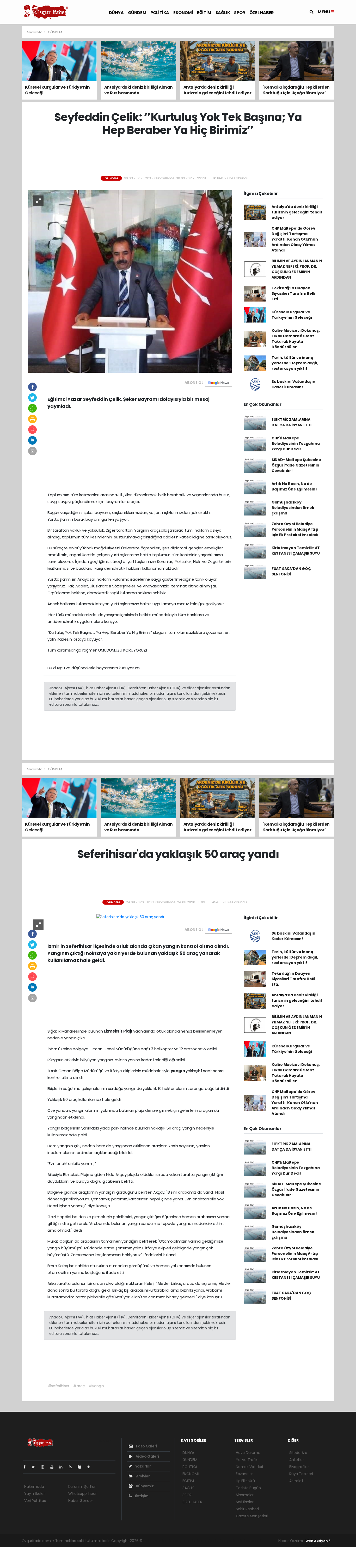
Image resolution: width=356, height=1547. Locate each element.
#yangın (96, 1386)
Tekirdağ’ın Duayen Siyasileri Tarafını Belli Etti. (293, 293)
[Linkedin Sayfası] (63, 1467)
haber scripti (203, 1540)
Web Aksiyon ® (317, 1540)
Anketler (296, 1459)
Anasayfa (35, 32)
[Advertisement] (178, 156)
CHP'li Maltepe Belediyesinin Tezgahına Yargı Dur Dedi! (296, 443)
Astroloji (296, 1480)
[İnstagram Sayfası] (44, 1467)
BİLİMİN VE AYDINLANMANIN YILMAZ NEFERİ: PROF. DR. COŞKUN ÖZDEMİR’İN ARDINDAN (297, 269)
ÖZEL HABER (261, 13)
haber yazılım (227, 1540)
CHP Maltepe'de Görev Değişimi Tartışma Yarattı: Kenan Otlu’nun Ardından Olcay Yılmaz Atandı (295, 239)
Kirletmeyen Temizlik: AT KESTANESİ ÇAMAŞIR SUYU (296, 550)
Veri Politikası (35, 1500)
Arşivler (142, 1476)
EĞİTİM (204, 13)
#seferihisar (59, 1386)
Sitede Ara (298, 1452)
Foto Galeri (146, 1446)
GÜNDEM (137, 13)
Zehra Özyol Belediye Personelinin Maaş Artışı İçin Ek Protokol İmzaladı (295, 529)
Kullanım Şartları (82, 1486)
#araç (79, 1386)
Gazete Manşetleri (252, 1516)
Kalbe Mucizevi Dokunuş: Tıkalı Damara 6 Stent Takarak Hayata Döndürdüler (296, 338)
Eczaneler (244, 1473)
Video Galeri (147, 1456)
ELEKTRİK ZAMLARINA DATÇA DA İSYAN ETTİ (291, 422)
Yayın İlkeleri (34, 1493)
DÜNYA (116, 13)
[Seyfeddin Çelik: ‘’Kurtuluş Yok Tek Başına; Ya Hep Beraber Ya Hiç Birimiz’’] (130, 281)
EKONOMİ (183, 13)
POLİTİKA (159, 13)
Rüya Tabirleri (301, 1473)
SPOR (239, 13)
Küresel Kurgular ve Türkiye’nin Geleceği (292, 314)
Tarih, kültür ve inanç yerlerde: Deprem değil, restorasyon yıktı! (295, 363)
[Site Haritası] (81, 1467)
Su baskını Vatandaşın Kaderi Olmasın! (293, 384)
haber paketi (180, 1540)
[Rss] (72, 1467)
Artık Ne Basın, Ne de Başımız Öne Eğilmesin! (294, 486)
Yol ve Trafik (246, 1459)
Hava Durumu (248, 1452)
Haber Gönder (80, 1500)
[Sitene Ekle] (90, 1467)
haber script (250, 1540)
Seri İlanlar (245, 1502)
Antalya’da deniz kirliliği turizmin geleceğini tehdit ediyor (297, 212)
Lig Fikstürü (245, 1480)
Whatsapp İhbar (82, 1493)
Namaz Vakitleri (249, 1466)
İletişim (141, 1496)
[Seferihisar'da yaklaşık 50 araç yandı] (130, 916)
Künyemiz (144, 1486)
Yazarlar (142, 1466)
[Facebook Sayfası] (26, 1467)
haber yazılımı (156, 1540)
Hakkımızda (34, 1486)
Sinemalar (245, 1494)
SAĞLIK (223, 13)
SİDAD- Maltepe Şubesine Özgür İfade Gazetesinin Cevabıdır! (296, 465)
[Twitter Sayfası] (35, 1467)
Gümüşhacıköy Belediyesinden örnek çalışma (293, 508)
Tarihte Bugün (248, 1487)
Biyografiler (299, 1466)
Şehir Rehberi (247, 1509)
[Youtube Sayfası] (54, 1467)
